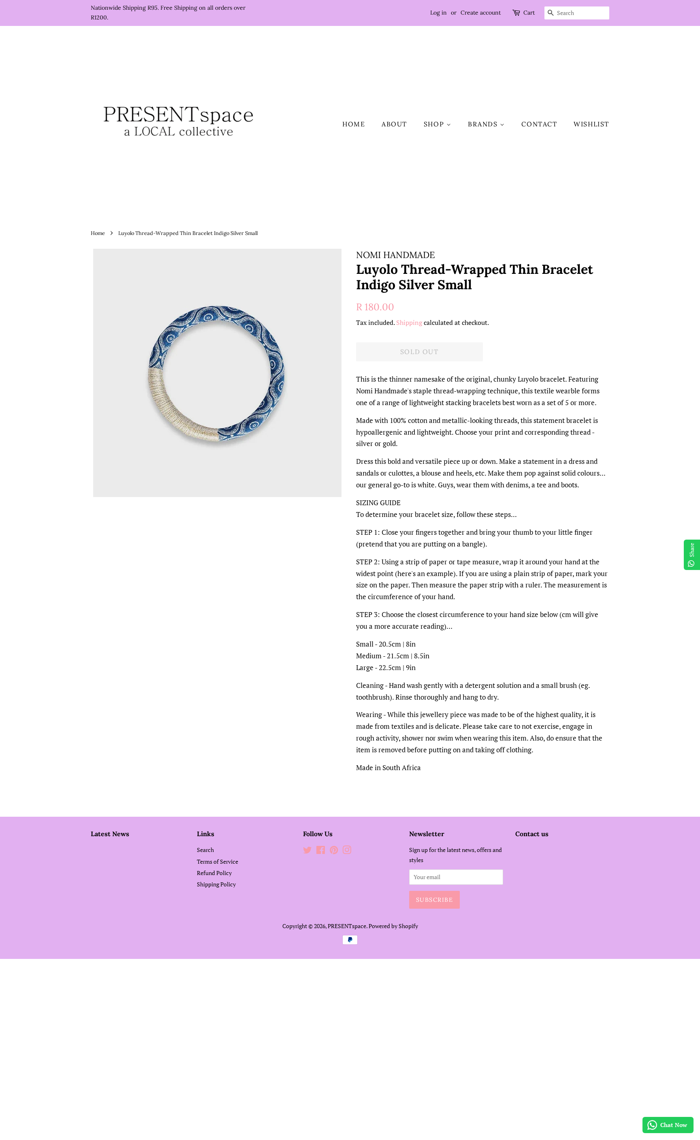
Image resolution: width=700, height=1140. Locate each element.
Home (353, 124)
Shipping (409, 322)
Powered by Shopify (393, 926)
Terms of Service (217, 861)
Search (205, 850)
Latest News (110, 834)
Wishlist (591, 124)
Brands (484, 124)
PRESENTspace (347, 926)
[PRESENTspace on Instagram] (346, 851)
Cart (529, 12)
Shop (435, 124)
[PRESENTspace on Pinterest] (333, 851)
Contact (539, 124)
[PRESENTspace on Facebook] (320, 851)
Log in (438, 12)
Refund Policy (214, 873)
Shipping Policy (216, 884)
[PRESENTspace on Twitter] (307, 851)
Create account (481, 12)
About (394, 124)
